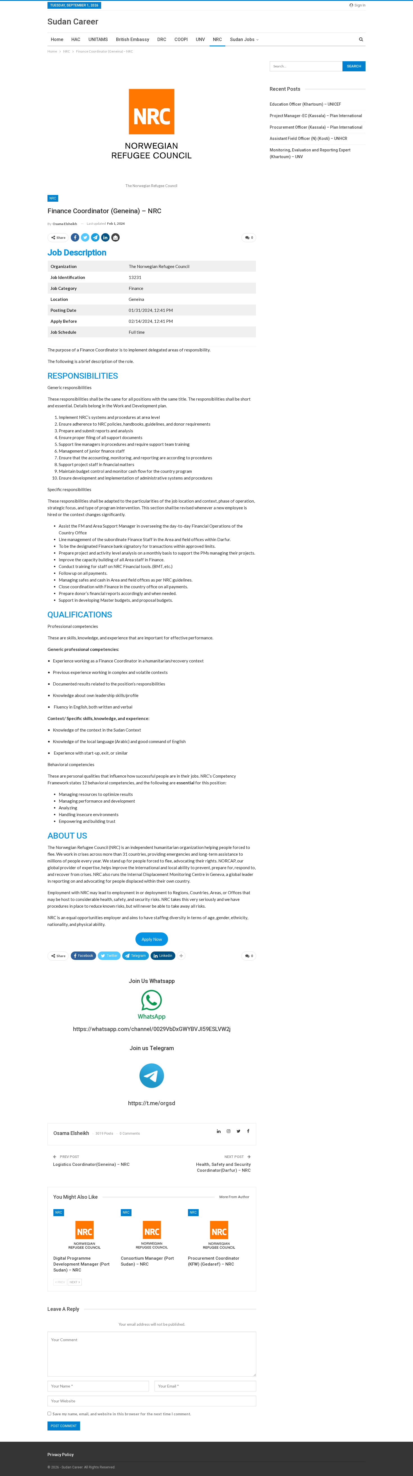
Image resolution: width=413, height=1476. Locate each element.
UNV (200, 39)
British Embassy (132, 39)
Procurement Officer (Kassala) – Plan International (316, 127)
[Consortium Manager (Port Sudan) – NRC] (152, 1231)
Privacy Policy (60, 1454)
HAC (75, 39)
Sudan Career (72, 21)
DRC (161, 39)
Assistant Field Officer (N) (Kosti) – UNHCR (308, 138)
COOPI (181, 39)
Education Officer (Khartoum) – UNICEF (305, 104)
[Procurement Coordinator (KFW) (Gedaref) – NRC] (219, 1231)
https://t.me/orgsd (151, 1103)
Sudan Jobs (242, 39)
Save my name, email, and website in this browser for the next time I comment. (122, 1414)
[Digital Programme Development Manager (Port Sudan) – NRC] (84, 1231)
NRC (217, 39)
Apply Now (152, 939)
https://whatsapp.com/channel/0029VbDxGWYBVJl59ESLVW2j (152, 1029)
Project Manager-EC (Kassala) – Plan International (316, 115)
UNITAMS (98, 39)
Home (57, 39)
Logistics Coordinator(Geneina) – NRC (91, 1164)
